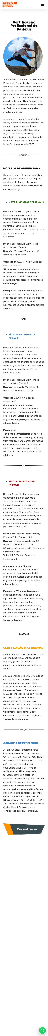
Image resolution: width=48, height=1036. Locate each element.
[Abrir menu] (43, 5)
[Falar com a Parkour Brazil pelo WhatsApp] (42, 1030)
